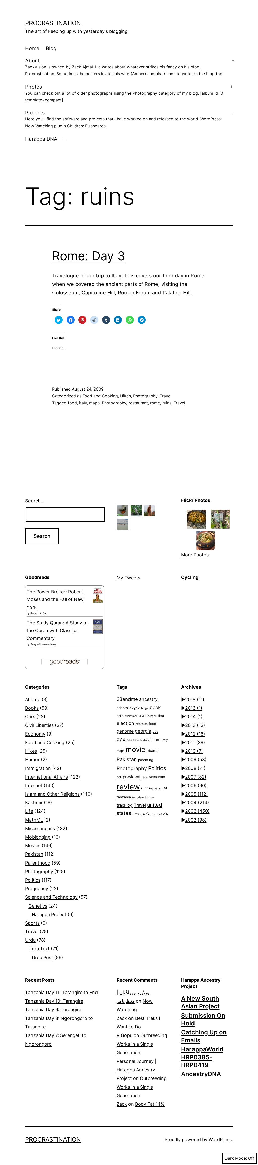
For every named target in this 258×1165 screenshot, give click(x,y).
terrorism (138, 797)
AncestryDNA (201, 1074)
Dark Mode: (236, 1158)
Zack (122, 1018)
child (120, 716)
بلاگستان (163, 814)
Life (29, 811)
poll (119, 777)
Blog (51, 48)
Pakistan (34, 854)
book (155, 707)
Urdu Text (39, 948)
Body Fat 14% (150, 1104)
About (124, 67)
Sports (32, 923)
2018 (194, 699)
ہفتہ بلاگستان (148, 814)
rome (155, 402)
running (147, 788)
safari (158, 788)
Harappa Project (49, 914)
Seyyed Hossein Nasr (43, 644)
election (125, 723)
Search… (34, 500)
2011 (195, 742)
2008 (195, 768)
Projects (123, 119)
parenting (145, 760)
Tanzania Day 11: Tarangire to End (61, 992)
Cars (30, 716)
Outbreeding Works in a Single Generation (142, 1044)
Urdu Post (42, 957)
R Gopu (124, 1035)
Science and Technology (51, 897)
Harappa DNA (41, 139)
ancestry (148, 699)
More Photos (195, 554)
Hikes (125, 395)
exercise (141, 724)
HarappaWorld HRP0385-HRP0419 (202, 1057)
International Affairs (46, 777)
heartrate (133, 740)
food (72, 402)
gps (155, 731)
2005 (196, 794)
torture (149, 797)
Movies (32, 845)
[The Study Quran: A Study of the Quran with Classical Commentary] (98, 626)
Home (32, 48)
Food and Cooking (100, 395)
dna (161, 716)
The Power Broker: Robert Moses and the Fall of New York (55, 599)
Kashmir (34, 802)
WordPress (220, 1139)
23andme (127, 699)
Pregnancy (36, 888)
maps (94, 402)
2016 (193, 708)
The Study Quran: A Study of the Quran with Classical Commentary (57, 630)
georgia (143, 731)
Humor (32, 759)
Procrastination (53, 23)
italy (83, 402)
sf (165, 788)
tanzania (124, 797)
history (144, 740)
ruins (166, 402)
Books (32, 708)
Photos (124, 93)
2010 (194, 751)
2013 (195, 725)
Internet (33, 785)
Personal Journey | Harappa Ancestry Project (136, 1070)
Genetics (37, 906)
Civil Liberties (39, 725)
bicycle (134, 708)
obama (152, 750)
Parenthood (37, 863)
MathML (34, 820)
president (132, 776)
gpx (121, 739)
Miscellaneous (40, 828)
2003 (197, 811)
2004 (197, 802)
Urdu (30, 940)
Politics (32, 880)
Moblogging (38, 837)
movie (135, 749)
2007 (195, 777)
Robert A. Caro (39, 613)
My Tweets (128, 577)
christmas (131, 716)
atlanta (122, 708)
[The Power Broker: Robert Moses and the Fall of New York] (98, 595)
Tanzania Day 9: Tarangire (53, 1009)
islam (155, 739)
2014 (194, 716)
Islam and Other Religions (52, 794)
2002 (196, 820)
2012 (195, 734)
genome (125, 731)
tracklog (125, 805)
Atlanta (32, 699)
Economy (35, 734)
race (145, 777)
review (128, 786)
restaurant (138, 402)
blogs (144, 708)
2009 (196, 759)
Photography (145, 395)
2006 (196, 785)
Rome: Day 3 (88, 255)
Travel (165, 395)
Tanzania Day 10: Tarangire (54, 1001)
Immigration (38, 768)
